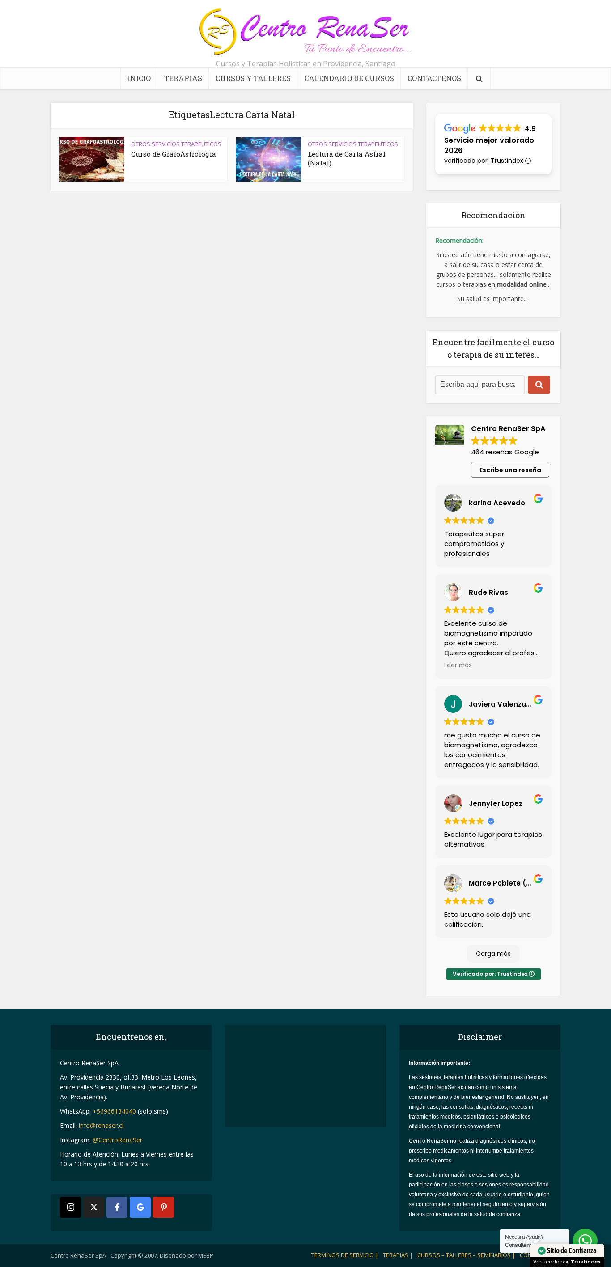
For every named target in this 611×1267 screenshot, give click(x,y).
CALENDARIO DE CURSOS (349, 78)
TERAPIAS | (398, 1255)
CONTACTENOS (434, 78)
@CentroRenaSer (117, 1140)
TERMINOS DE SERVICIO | (344, 1255)
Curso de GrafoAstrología (173, 153)
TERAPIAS (183, 78)
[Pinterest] (163, 1207)
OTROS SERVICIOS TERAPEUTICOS (176, 144)
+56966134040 (114, 1111)
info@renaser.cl (101, 1125)
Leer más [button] (458, 665)
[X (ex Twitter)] (93, 1207)
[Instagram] (70, 1207)
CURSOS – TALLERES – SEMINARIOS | (466, 1255)
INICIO (139, 78)
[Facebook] (116, 1207)
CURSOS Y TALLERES (253, 78)
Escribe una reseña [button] (510, 470)
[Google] (140, 1207)
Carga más (493, 953)
